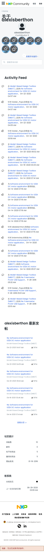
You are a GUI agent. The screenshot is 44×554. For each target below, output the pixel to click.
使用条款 (12, 532)
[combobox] (22, 62)
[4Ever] (14, 41)
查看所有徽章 (31, 56)
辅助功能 (15, 535)
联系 (40, 514)
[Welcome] (14, 49)
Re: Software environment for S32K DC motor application (22, 91)
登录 (40, 4)
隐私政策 (5, 532)
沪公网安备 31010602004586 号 (16, 522)
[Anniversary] (38, 41)
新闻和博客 (32, 514)
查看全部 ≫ (22, 422)
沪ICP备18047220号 (34, 522)
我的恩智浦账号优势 (22, 517)
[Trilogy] (22, 41)
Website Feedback (25, 535)
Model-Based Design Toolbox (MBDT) (22, 343)
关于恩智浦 (6, 514)
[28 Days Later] (30, 41)
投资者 (23, 514)
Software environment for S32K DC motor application (23, 185)
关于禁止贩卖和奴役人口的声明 (31, 532)
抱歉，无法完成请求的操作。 (13, 548)
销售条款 (18, 532)
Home (5, 11)
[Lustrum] (6, 41)
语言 (34, 4)
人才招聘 (15, 514)
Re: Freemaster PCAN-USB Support (21, 278)
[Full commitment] (6, 49)
